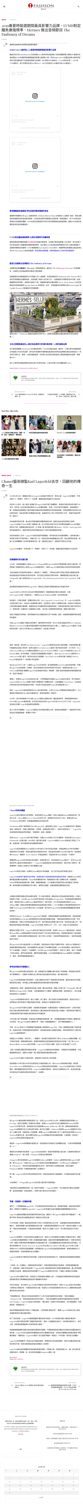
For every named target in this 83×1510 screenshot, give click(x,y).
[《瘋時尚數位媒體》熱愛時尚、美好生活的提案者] (41, 6)
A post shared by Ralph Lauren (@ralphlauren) (35, 128)
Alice (4, 39)
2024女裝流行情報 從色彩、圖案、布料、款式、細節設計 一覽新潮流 (13, 434)
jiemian (14, 1357)
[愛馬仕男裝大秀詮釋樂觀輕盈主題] (41, 446)
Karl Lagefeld (18, 1359)
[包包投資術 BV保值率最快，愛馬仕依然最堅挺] (69, 445)
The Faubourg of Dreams (63, 268)
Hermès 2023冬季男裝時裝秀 (66, 433)
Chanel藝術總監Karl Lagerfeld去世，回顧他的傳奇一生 (41, 483)
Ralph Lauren (27, 368)
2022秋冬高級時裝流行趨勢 (10, 459)
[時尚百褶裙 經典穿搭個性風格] (41, 422)
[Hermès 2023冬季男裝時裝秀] (69, 422)
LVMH (20, 368)
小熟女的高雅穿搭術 (58, 1434)
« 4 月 (41, 1497)
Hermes (15, 368)
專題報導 (4, 475)
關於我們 (20, 1434)
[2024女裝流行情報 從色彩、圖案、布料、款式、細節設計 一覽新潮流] (14, 422)
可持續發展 (31, 242)
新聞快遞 (4, 19)
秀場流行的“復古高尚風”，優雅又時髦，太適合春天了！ (62, 1427)
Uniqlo (35, 368)
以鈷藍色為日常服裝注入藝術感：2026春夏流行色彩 (62, 1448)
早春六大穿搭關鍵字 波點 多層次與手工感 (58, 1438)
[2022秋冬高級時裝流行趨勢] (14, 447)
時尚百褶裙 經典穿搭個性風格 (38, 433)
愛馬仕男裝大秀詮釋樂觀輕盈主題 (39, 456)
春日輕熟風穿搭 (58, 1443)
